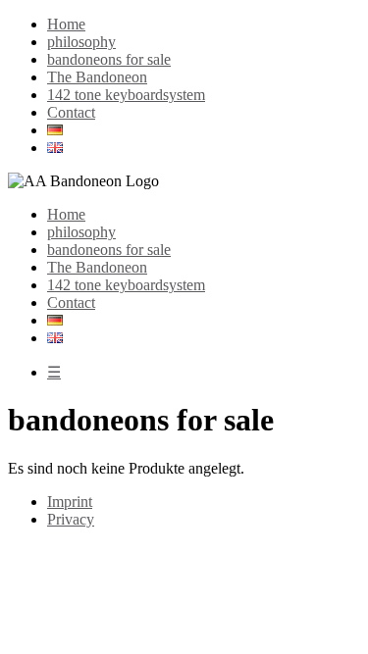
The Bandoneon (97, 77)
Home (66, 24)
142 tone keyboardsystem (126, 94)
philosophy (81, 41)
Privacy (70, 519)
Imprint (69, 501)
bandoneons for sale (109, 59)
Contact (71, 112)
